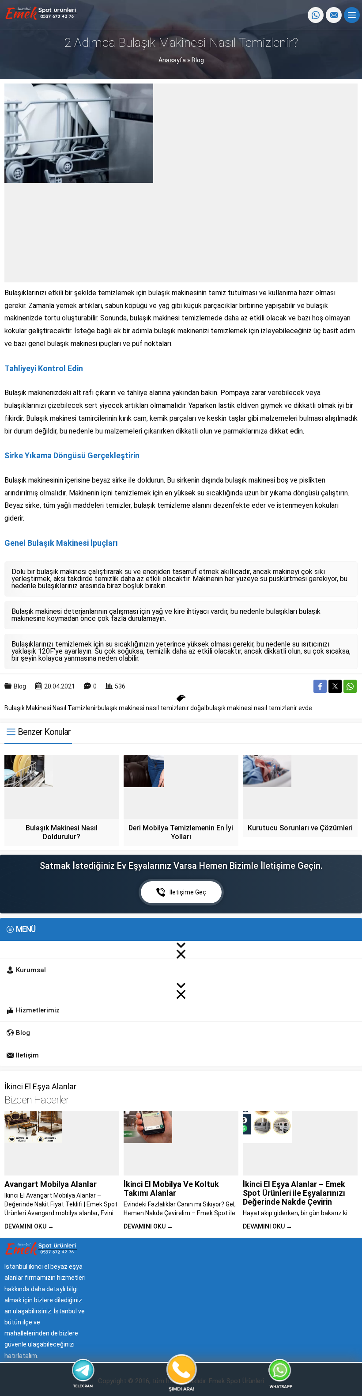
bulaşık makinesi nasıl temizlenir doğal (152, 707)
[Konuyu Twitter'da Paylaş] (335, 686)
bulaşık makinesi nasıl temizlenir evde (259, 707)
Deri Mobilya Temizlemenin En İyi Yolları (180, 832)
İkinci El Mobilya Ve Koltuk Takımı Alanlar (171, 1188)
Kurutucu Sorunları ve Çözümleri (300, 828)
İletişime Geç (188, 892)
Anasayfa (172, 60)
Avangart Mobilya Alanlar (50, 1184)
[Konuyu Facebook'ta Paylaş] (320, 686)
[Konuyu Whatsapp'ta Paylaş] (350, 686)
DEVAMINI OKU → (29, 1226)
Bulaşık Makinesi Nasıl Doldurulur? (62, 832)
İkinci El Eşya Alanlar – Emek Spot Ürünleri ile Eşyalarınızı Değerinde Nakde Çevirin (294, 1192)
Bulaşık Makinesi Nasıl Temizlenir (51, 707)
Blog (198, 60)
